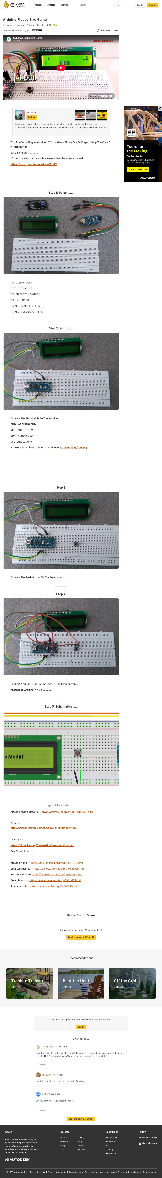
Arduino (30, 25)
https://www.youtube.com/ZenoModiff (34, 164)
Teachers (64, 4)
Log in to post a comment (81, 1118)
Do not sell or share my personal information (106, 1172)
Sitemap (109, 1149)
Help (107, 1145)
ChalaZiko (46, 1075)
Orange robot (48, 1046)
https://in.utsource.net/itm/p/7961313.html (55, 880)
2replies (41, 1064)
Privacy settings (75, 1172)
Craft (61, 1149)
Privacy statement (56, 1172)
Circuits (20, 25)
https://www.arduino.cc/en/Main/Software (67, 811)
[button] (116, 30)
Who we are (110, 1153)
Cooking (80, 1137)
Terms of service (37, 1172)
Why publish (111, 1137)
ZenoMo (10, 25)
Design (62, 1145)
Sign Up (153, 5)
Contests (50, 4)
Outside (80, 1145)
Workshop (64, 1141)
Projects (38, 4)
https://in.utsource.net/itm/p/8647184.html (57, 863)
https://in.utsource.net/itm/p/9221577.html (57, 874)
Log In (140, 5)
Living (80, 1141)
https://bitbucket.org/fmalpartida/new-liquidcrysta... (42, 845)
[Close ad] (160, 108)
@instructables (149, 1137)
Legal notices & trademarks (143, 1172)
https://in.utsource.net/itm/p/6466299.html (60, 868)
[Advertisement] (143, 144)
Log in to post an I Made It (81, 937)
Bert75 (45, 1094)
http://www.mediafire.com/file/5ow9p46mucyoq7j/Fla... (44, 828)
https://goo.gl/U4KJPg (73, 447)
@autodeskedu (149, 1143)
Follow (31, 117)
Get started (110, 1141)
